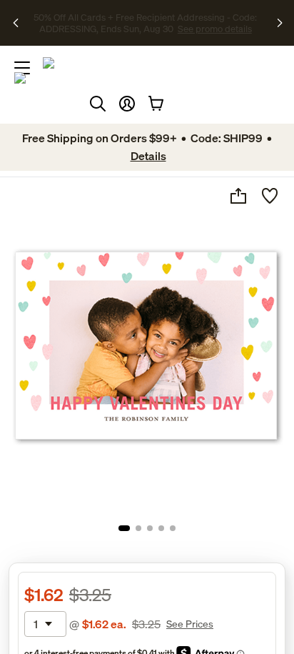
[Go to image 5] (173, 528)
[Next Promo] (281, 23)
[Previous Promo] (16, 23)
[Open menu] (22, 67)
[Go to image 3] (150, 528)
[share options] (238, 196)
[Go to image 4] (161, 528)
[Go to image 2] (138, 528)
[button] (127, 104)
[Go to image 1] (124, 528)
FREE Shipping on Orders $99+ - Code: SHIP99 (119, 17)
